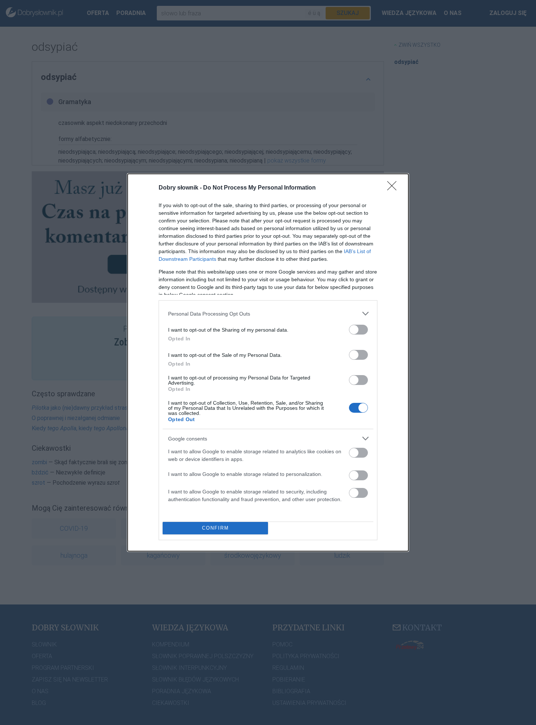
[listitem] (268, 313)
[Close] (394, 188)
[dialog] (268, 362)
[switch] (358, 330)
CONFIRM (215, 528)
